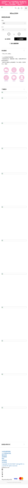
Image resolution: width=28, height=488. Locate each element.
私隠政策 (4, 462)
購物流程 (4, 455)
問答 (3, 458)
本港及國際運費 (6, 451)
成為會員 (4, 460)
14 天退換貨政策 (6, 453)
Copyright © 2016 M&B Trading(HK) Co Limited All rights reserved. (13, 465)
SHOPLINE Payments (16, 482)
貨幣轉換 (4, 457)
